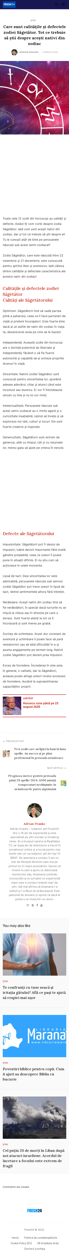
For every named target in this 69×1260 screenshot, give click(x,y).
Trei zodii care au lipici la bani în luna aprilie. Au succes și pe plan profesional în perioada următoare (40, 753)
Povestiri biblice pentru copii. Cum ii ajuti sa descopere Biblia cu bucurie (33, 1074)
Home (15, 1237)
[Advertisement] (34, 176)
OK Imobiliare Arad (48, 1243)
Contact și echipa (34, 1248)
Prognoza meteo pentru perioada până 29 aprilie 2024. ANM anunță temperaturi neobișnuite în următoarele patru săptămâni (32, 782)
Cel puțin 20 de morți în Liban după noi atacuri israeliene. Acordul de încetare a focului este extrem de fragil (33, 1158)
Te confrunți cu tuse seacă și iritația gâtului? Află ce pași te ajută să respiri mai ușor (34, 992)
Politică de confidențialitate (40, 1237)
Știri (33, 20)
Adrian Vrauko (28, 52)
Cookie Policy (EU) (21, 1243)
